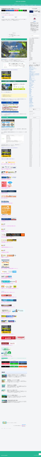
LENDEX (30, 91)
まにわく (30, 70)
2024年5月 (34, 149)
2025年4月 (34, 137)
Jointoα (30, 90)
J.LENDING (30, 101)
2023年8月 (34, 159)
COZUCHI (30, 89)
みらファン (30, 106)
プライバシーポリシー (32, 113)
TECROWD (30, 99)
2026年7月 (34, 120)
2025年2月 (34, 139)
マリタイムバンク (31, 84)
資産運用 (3, 359)
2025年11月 (34, 129)
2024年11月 (34, 142)
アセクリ (30, 94)
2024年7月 (34, 147)
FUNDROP (30, 100)
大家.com (30, 86)
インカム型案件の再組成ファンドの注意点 (15, 35)
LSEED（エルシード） (32, 67)
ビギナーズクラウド (31, 82)
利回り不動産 (3, 59)
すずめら (34, 21)
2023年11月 (34, 156)
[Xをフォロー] (5, 366)
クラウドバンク (31, 96)
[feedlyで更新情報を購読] (14, 366)
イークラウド (31, 104)
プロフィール (31, 114)
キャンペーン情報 (11, 36)
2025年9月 (34, 131)
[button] (25, 10)
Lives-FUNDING (31, 69)
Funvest (30, 95)
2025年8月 (34, 132)
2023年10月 (34, 157)
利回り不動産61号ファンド (12, 34)
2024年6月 (34, 148)
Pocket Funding (31, 102)
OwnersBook (31, 98)
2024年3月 (34, 151)
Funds (30, 88)
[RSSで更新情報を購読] (23, 366)
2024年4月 (34, 150)
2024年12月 (34, 141)
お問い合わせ (31, 111)
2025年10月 (34, 130)
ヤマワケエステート (31, 72)
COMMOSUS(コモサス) (32, 71)
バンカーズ (2, 291)
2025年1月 (34, 140)
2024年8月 (34, 146)
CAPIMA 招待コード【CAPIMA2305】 (34, 73)
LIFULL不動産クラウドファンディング (34, 74)
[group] (34, 11)
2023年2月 (34, 166)
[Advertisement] (14, 26)
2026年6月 (34, 121)
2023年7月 (34, 160)
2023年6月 (34, 161)
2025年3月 (34, 138)
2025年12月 (34, 128)
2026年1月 (34, 127)
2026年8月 (34, 119)
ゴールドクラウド (31, 87)
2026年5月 (34, 122)
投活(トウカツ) (31, 66)
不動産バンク (31, 83)
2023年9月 (34, 158)
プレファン (30, 103)
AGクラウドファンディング (32, 68)
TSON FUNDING (31, 105)
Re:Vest (30, 92)
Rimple (30, 93)
